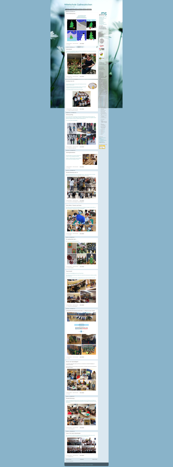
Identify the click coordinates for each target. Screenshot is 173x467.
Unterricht (101, 75)
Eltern (76, 9)
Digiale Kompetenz (103, 85)
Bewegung (101, 76)
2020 (101, 104)
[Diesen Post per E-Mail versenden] (80, 43)
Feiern (69, 44)
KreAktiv (106, 89)
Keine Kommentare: (76, 43)
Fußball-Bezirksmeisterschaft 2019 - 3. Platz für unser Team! (80, 310)
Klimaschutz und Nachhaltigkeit (72, 306)
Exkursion (101, 72)
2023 (101, 101)
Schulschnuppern (101, 67)
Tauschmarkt (69, 271)
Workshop (100, 84)
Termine (84, 9)
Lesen (71, 77)
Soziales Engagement (103, 83)
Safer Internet (103, 92)
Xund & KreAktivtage (101, 94)
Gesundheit (100, 88)
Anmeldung (72, 9)
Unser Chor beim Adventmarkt (73, 433)
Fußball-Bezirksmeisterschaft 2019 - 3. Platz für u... (104, 122)
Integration (100, 93)
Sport (69, 358)
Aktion (106, 92)
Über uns (80, 9)
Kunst (100, 86)
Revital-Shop (79, 175)
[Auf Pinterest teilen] (83, 43)
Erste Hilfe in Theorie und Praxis (73, 205)
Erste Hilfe (102, 89)
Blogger (92, 464)
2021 (101, 103)
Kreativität (76, 110)
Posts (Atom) (71, 461)
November (102, 129)
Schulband (105, 86)
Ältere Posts (94, 459)
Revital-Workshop (70, 398)
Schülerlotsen (103, 93)
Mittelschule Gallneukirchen (78, 4)
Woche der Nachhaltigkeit (72, 361)
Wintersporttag (69, 114)
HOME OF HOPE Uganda (102, 64)
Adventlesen (69, 49)
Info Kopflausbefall (101, 63)
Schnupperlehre (101, 68)
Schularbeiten (89, 9)
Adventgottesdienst (70, 152)
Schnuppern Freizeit (102, 69)
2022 (101, 102)
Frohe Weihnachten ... (71, 13)
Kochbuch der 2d (70, 81)
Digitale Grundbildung (71, 110)
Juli (101, 134)
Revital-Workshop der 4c (72, 172)
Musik (72, 456)
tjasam (86, 464)
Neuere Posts (68, 459)
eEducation (105, 94)
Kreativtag (100, 92)
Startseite (67, 9)
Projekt (102, 86)
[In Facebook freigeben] (82, 43)
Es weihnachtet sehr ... (71, 239)
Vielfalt (106, 93)
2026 (101, 97)
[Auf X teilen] (81, 43)
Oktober (102, 130)
